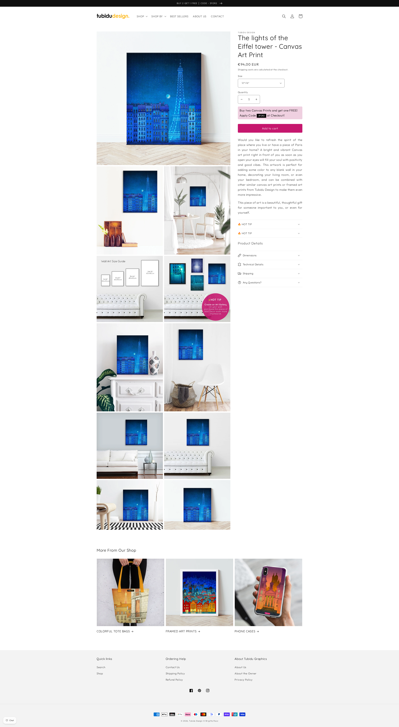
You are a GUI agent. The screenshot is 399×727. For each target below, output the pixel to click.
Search (101, 667)
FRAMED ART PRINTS (181, 631)
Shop (100, 673)
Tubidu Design (196, 721)
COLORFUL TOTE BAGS (113, 631)
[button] (142, 16)
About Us (240, 667)
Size (240, 76)
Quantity (243, 92)
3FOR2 (261, 116)
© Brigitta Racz (210, 721)
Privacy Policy (243, 679)
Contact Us (173, 667)
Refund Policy (174, 679)
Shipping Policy (175, 673)
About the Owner (246, 673)
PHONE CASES (245, 631)
